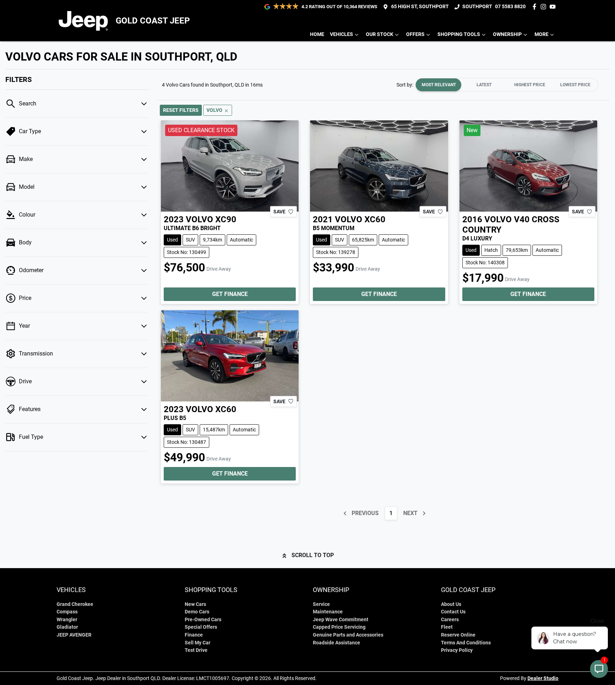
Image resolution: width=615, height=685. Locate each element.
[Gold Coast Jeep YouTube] (554, 7)
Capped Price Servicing (339, 627)
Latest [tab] (484, 84)
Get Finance (230, 294)
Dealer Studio (542, 678)
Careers (450, 620)
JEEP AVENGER (74, 635)
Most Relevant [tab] (439, 84)
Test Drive (196, 650)
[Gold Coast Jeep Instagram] (544, 7)
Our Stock (379, 34)
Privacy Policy (457, 650)
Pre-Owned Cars (203, 620)
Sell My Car (197, 643)
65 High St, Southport (420, 7)
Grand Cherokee (75, 604)
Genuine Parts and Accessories (348, 635)
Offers (415, 34)
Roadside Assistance (336, 643)
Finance (194, 635)
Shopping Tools (458, 34)
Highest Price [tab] (529, 84)
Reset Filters (181, 110)
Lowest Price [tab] (575, 84)
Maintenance (328, 612)
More (541, 34)
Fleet (447, 627)
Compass (67, 612)
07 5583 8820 (510, 7)
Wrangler (67, 620)
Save (279, 211)
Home (317, 34)
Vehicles (341, 34)
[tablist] (506, 85)
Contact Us (453, 612)
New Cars (195, 604)
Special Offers (201, 627)
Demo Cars (197, 612)
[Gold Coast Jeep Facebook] (535, 7)
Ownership (507, 34)
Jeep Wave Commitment (340, 620)
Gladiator (67, 627)
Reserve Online (458, 635)
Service (321, 604)
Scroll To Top (312, 555)
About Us (451, 604)
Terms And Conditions (466, 643)
